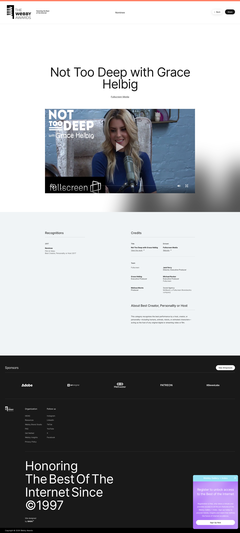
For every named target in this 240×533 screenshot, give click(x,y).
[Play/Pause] (53, 186)
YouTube (50, 429)
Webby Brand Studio (33, 424)
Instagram (51, 416)
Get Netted (29, 433)
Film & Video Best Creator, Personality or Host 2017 (60, 252)
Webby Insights (31, 437)
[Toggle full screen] (187, 186)
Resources (29, 420)
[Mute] (179, 186)
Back (218, 12)
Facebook (51, 437)
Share (230, 12)
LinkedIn (50, 420)
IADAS (27, 416)
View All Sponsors (225, 368)
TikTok (49, 424)
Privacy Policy (30, 442)
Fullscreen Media (120, 96)
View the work (136, 250)
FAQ (26, 429)
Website (166, 250)
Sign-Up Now (215, 522)
